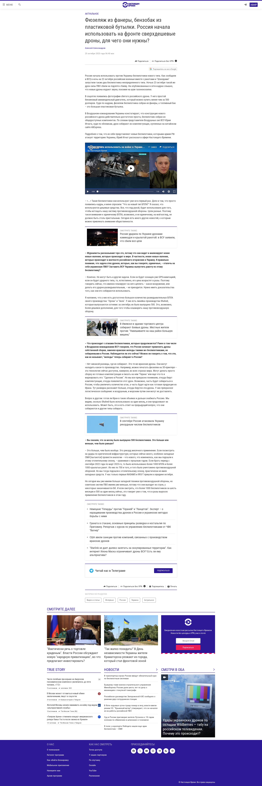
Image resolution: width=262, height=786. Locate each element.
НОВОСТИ (111, 669)
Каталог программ (55, 755)
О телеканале (53, 749)
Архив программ (54, 775)
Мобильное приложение (58, 765)
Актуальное (92, 13)
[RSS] (166, 750)
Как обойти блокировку (58, 760)
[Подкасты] (172, 750)
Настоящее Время (98, 150)
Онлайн (92, 765)
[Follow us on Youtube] (146, 750)
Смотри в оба (172, 669)
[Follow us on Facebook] (133, 750)
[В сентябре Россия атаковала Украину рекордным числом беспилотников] (102, 424)
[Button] (142, 61)
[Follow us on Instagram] (153, 750)
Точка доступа (95, 749)
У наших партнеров (98, 755)
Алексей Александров (95, 48)
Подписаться (163, 570)
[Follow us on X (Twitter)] (140, 750)
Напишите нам (53, 770)
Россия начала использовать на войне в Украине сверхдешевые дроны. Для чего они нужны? (142, 147)
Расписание (94, 775)
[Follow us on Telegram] (159, 750)
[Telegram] (245, 5)
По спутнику (94, 760)
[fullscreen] (174, 191)
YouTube (92, 770)
